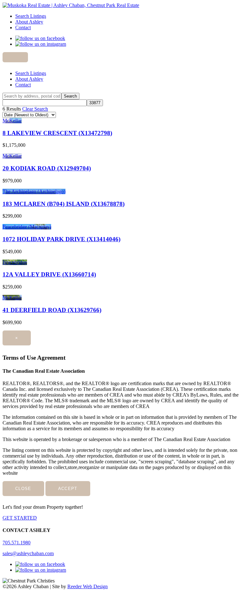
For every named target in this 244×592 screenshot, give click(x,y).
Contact (23, 27)
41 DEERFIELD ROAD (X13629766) (52, 310)
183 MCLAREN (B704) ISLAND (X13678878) (64, 204)
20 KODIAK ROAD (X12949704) (47, 168)
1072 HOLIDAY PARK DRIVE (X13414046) (61, 239)
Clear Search (35, 109)
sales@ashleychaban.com (28, 553)
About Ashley (29, 21)
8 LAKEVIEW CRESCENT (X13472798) (57, 133)
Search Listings (30, 16)
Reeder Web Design (87, 586)
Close (23, 488)
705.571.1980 (16, 542)
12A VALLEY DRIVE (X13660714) (49, 274)
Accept (68, 488)
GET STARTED (20, 518)
